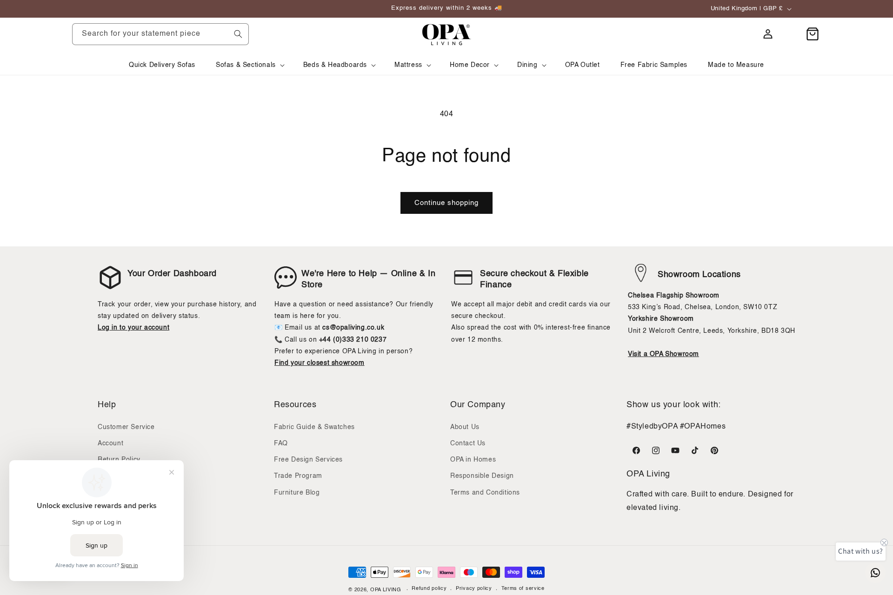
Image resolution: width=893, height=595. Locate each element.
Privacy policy (474, 589)
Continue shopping (446, 202)
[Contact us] (875, 572)
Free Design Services (308, 459)
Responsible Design (482, 476)
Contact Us (468, 443)
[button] (249, 65)
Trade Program (298, 476)
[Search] (238, 34)
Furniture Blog (297, 492)
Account (110, 443)
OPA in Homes (473, 459)
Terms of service (523, 589)
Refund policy (429, 589)
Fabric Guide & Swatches (314, 427)
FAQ (281, 443)
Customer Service (126, 427)
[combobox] (160, 34)
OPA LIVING (385, 590)
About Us (465, 427)
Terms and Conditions (485, 492)
